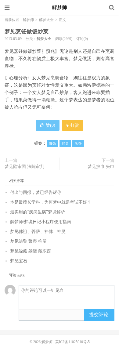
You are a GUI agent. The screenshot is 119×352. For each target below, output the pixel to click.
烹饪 (78, 143)
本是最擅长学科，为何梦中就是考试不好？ (50, 202)
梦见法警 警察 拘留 (28, 241)
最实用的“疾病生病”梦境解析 (37, 212)
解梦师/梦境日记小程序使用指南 (40, 222)
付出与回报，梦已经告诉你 (35, 192)
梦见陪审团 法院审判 (24, 166)
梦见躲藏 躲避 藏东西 (30, 251)
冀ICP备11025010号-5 (72, 342)
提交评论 (99, 314)
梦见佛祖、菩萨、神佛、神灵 (38, 231)
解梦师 (59, 8)
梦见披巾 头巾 (101, 166)
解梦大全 (46, 20)
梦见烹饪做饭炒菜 (27, 31)
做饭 (52, 143)
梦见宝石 (18, 261)
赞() (50, 125)
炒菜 (65, 143)
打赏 (74, 125)
